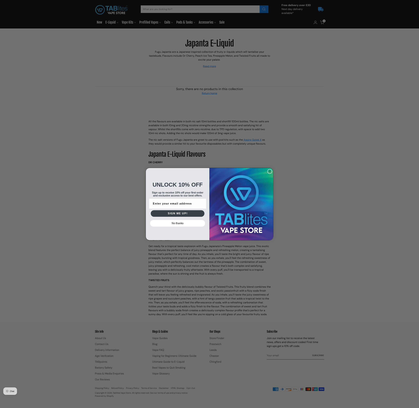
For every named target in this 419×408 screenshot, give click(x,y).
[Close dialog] (270, 171)
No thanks (177, 223)
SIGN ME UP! (178, 213)
